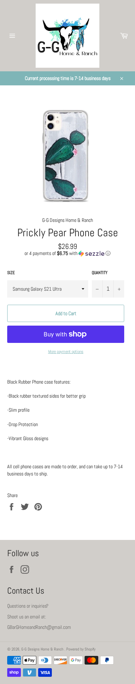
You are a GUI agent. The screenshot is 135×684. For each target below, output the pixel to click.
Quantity (100, 273)
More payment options (66, 351)
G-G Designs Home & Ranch (42, 649)
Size (11, 273)
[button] (67, 253)
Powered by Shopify (80, 649)
